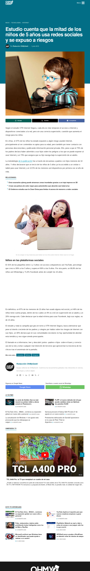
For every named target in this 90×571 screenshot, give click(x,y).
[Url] (17, 375)
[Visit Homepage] (9, 3)
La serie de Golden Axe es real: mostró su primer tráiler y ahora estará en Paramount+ (27, 402)
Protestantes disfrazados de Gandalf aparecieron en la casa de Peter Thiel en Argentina (62, 419)
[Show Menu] (83, 2)
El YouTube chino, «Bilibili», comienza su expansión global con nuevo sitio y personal (23, 413)
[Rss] (35, 375)
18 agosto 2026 (58, 422)
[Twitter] (23, 375)
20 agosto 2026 (21, 406)
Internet (25, 23)
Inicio (7, 23)
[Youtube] (32, 375)
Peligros (35, 355)
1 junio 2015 (35, 46)
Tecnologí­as (16, 23)
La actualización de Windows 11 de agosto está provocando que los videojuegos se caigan (22, 419)
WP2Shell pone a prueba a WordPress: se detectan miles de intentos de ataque (70, 535)
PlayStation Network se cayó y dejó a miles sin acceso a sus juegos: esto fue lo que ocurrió (70, 525)
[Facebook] (20, 375)
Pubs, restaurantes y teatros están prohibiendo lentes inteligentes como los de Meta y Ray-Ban (29, 525)
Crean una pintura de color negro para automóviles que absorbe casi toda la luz (39, 186)
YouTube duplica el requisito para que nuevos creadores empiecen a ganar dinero (69, 514)
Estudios (20, 355)
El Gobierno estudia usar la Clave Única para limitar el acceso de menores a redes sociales (43, 189)
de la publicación (25, 161)
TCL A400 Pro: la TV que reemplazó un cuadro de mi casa (28, 479)
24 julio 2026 (62, 530)
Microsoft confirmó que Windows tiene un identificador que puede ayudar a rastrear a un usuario (28, 536)
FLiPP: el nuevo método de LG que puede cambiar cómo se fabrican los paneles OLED (68, 402)
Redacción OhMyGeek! (20, 46)
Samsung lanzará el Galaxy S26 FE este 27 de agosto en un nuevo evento (61, 413)
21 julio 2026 (20, 541)
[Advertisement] (45, 14)
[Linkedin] (26, 375)
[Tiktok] (38, 375)
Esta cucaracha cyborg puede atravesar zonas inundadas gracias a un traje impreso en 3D (43, 182)
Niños (28, 355)
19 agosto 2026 (70, 414)
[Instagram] (29, 375)
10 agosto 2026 (62, 518)
